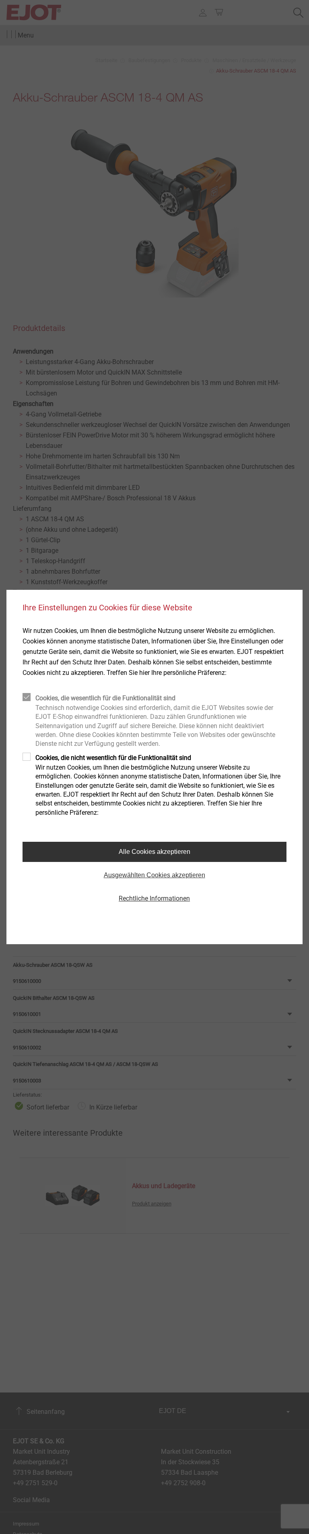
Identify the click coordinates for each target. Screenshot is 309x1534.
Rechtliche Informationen (154, 898)
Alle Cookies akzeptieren (154, 851)
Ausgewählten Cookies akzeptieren (154, 875)
